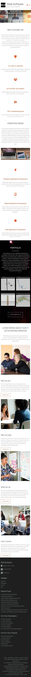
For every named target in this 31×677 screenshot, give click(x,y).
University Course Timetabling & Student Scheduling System (13, 611)
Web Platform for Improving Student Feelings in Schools (12, 606)
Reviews (26, 657)
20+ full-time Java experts (15, 89)
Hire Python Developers (6, 641)
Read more (6, 395)
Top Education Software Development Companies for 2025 (16, 666)
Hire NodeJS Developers (6, 621)
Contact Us (3, 581)
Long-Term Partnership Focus (15, 12)
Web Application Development (15, 230)
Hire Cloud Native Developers (7, 623)
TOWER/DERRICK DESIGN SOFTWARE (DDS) (10, 598)
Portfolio (5, 657)
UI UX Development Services (7, 645)
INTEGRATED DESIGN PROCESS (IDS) (9, 594)
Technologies (3, 583)
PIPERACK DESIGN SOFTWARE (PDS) (9, 600)
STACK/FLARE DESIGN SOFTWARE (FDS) (9, 604)
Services (2, 585)
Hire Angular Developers (6, 624)
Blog (2, 587)
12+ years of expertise (15, 66)
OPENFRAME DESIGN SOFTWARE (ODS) (9, 602)
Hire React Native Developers (7, 636)
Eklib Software (15, 4)
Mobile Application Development (15, 203)
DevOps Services (4, 643)
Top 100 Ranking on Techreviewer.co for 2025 (15, 669)
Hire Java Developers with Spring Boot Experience (11, 628)
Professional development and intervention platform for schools (14, 609)
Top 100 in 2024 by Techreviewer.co (16, 672)
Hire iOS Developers (5, 640)
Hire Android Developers (6, 626)
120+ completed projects (15, 111)
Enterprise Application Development (15, 179)
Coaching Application (5, 608)
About (21, 674)
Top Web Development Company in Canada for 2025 (16, 667)
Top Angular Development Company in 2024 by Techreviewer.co (16, 671)
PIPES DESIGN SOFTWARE (6, 596)
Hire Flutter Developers (5, 638)
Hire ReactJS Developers (6, 619)
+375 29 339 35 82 (7, 569)
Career (25, 674)
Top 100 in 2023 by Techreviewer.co (12, 674)
